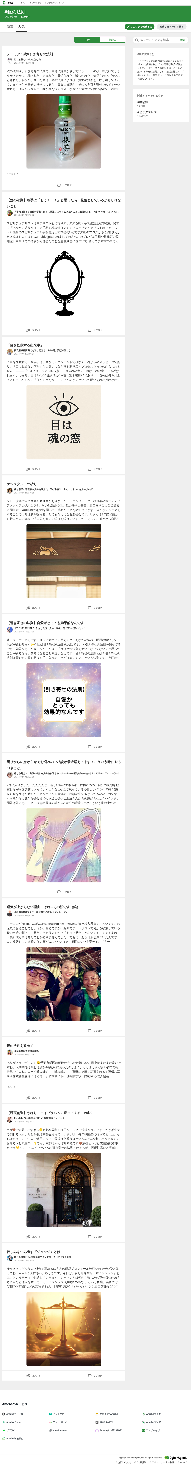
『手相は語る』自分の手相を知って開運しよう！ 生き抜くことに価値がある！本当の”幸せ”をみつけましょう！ (67, 211)
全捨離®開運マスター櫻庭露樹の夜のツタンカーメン (41, 912)
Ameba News (60, 1430)
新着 (10, 26)
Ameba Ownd (13, 1422)
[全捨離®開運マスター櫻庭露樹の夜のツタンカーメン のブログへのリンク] (10, 913)
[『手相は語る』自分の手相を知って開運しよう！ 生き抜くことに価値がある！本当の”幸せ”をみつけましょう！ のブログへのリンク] (10, 213)
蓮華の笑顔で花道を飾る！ (27, 1051)
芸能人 (112, 39)
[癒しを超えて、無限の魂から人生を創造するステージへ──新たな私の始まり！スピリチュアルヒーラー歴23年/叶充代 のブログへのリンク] (10, 775)
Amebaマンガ (153, 1422)
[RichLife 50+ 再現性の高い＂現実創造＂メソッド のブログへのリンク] (10, 1120)
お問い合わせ (124, 1462)
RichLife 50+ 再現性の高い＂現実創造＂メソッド (39, 1118)
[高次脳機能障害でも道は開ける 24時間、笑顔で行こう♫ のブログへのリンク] (10, 352)
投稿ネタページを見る (171, 26)
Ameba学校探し (14, 1438)
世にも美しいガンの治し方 (27, 59)
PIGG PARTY (106, 1422)
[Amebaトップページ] (8, 2)
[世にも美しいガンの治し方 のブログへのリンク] (10, 61)
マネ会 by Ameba (109, 1414)
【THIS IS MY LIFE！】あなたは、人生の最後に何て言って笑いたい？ (49, 628)
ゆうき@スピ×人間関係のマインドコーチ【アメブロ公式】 (43, 1257)
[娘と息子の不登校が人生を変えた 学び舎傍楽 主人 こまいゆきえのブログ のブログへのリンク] (10, 491)
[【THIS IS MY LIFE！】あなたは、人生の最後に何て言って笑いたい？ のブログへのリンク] (10, 630)
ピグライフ (12, 1430)
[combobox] (160, 40)
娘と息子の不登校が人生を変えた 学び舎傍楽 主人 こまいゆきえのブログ (53, 489)
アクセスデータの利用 (163, 1462)
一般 (87, 39)
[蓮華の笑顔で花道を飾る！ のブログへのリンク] (10, 1052)
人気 (21, 26)
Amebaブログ (153, 1414)
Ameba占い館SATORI (111, 1430)
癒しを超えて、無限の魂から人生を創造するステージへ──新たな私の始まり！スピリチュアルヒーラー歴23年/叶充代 (67, 773)
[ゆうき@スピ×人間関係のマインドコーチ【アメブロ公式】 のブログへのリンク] (10, 1258)
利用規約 (141, 1462)
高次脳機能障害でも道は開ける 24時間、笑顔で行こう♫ (43, 350)
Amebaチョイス (14, 1414)
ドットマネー (59, 1414)
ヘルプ (183, 1462)
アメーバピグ (59, 1422)
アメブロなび (153, 1430)
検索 (182, 40)
